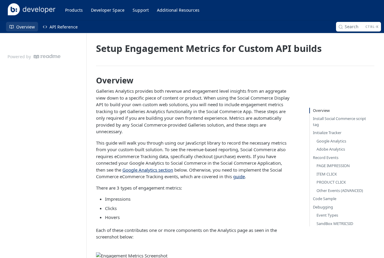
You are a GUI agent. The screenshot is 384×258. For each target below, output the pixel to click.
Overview (321, 110)
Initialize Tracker (327, 132)
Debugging (323, 207)
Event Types (327, 215)
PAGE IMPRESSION (333, 165)
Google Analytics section (147, 170)
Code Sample (324, 198)
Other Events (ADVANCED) (339, 190)
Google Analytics (331, 141)
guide (239, 176)
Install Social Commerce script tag (339, 121)
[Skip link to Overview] (91, 80)
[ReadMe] (47, 56)
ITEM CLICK (326, 174)
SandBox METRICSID (334, 223)
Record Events (325, 157)
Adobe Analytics (330, 149)
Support (141, 10)
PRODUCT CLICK (331, 182)
